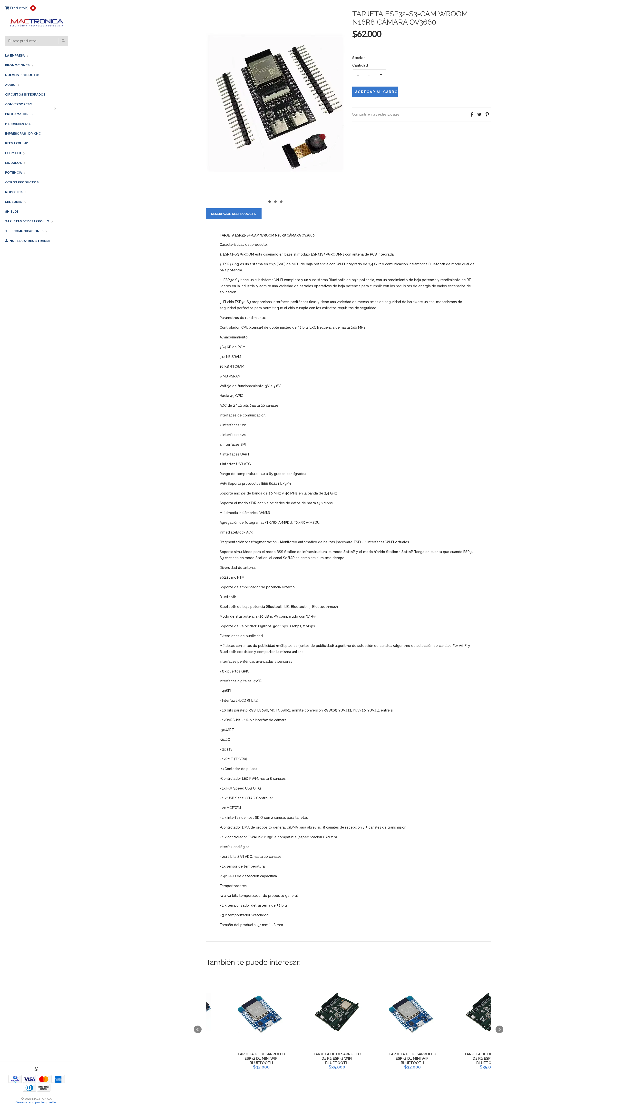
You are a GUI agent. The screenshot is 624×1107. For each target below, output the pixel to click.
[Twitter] (479, 114)
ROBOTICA (14, 192)
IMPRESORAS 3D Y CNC (23, 133)
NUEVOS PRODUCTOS (22, 75)
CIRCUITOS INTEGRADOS (25, 94)
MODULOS (13, 163)
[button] (270, 201)
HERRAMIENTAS (17, 124)
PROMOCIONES (17, 65)
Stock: (357, 57)
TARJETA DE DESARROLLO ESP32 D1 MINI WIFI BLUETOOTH (240, 1058)
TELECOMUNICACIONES (24, 231)
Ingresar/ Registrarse (29, 241)
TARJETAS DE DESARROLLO (27, 221)
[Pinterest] (487, 114)
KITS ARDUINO (17, 143)
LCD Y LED (13, 153)
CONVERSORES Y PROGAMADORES (18, 109)
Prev (198, 1029)
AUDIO (10, 85)
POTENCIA (13, 172)
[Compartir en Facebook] (472, 114)
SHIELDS (12, 211)
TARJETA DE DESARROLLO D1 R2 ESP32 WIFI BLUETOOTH (316, 1058)
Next (499, 1029)
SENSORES (13, 202)
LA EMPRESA (15, 55)
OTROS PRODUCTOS (22, 182)
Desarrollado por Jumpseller (36, 1102)
